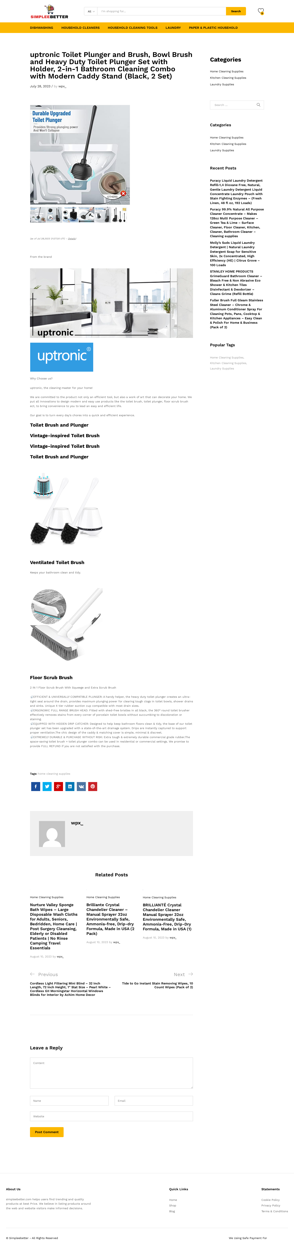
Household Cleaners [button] (80, 27)
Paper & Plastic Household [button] (213, 27)
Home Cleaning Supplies (46, 897)
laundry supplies (222, 368)
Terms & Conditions (274, 1211)
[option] (55, 924)
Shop (172, 1205)
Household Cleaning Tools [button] (132, 27)
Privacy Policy (270, 1205)
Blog (172, 1211)
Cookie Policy (270, 1199)
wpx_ (62, 86)
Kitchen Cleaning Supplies (228, 77)
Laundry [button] (173, 27)
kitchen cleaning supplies (228, 363)
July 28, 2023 (40, 86)
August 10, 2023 (41, 956)
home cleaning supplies (54, 773)
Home (173, 1199)
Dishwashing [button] (41, 27)
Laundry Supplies (222, 84)
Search (236, 11)
